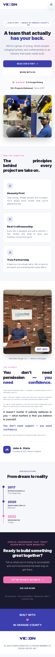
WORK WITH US (27, 72)
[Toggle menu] (51, 4)
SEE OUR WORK (27, 588)
